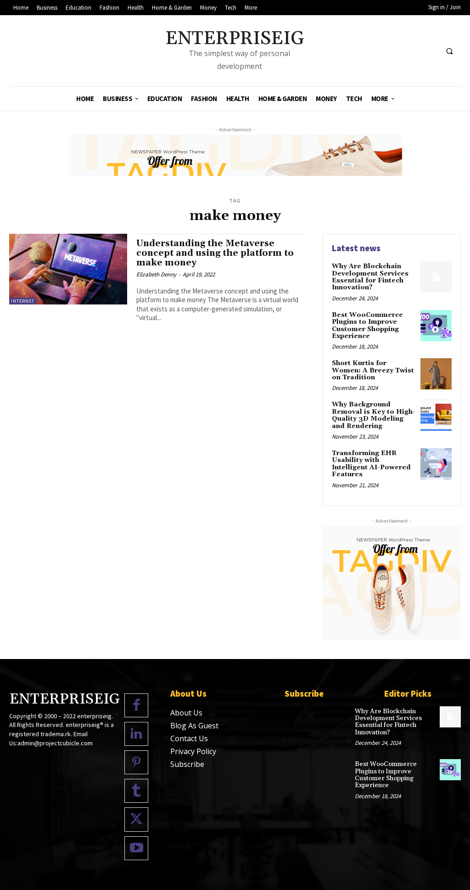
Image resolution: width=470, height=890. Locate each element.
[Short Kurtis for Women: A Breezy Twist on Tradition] (436, 373)
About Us (186, 713)
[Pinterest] (136, 762)
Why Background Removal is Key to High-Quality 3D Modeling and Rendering (373, 415)
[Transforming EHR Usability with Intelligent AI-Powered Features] (436, 463)
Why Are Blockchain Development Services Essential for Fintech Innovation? (370, 277)
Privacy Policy (193, 751)
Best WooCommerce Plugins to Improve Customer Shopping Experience (367, 325)
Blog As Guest (194, 726)
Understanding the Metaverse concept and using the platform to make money (215, 253)
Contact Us (189, 738)
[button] (449, 50)
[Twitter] (136, 819)
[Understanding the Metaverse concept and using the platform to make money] (68, 269)
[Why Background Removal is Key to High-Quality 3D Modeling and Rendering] (436, 415)
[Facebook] (136, 705)
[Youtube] (136, 848)
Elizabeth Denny (156, 274)
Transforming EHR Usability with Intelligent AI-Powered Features (371, 464)
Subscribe (187, 764)
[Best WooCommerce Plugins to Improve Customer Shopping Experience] (436, 325)
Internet (22, 301)
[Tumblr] (136, 791)
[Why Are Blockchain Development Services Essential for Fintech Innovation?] (436, 277)
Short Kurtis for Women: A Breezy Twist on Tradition (373, 370)
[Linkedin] (136, 734)
